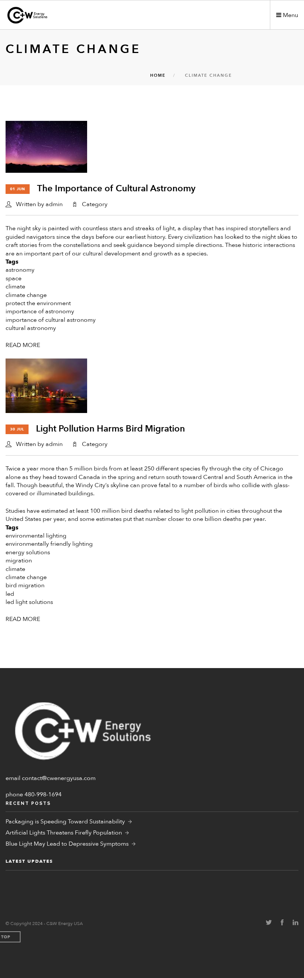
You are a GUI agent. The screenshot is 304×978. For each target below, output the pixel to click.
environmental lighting (36, 536)
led (10, 594)
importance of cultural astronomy (51, 320)
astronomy (20, 270)
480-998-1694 (43, 794)
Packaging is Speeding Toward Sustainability (65, 821)
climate (15, 287)
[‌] (269, 923)
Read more (23, 345)
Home (158, 75)
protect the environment (38, 303)
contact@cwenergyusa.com (59, 778)
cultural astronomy (31, 328)
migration (19, 560)
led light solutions (29, 602)
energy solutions (28, 552)
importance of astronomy (40, 311)
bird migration (25, 585)
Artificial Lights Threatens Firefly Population (64, 833)
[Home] (48, 15)
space (14, 278)
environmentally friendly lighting (49, 544)
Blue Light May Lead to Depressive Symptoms (67, 844)
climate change (26, 295)
